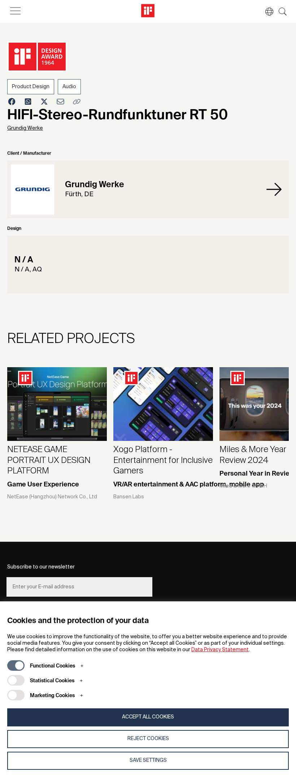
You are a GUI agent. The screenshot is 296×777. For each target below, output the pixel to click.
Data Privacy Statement (220, 649)
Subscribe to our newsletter (41, 567)
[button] (265, 11)
